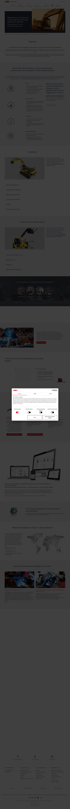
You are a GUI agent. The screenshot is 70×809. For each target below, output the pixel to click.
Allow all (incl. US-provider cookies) (50, 417)
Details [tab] (35, 393)
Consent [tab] (19, 393)
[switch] (29, 412)
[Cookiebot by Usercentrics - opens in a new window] (52, 390)
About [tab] (50, 393)
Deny (35, 417)
